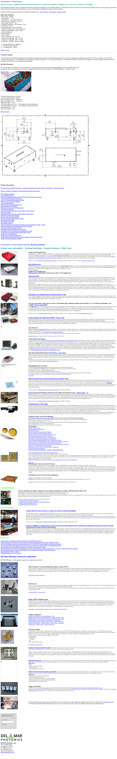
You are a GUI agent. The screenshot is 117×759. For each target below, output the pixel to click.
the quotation (57, 67)
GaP (47, 447)
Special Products (47, 618)
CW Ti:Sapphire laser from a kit (84, 313)
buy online (43, 361)
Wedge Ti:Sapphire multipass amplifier (11, 238)
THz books (30, 462)
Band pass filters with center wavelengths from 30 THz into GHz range (44, 443)
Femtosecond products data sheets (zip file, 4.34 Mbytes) (37, 188)
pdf (87, 392)
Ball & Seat (39, 618)
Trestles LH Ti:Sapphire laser (37, 271)
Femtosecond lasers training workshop (47, 260)
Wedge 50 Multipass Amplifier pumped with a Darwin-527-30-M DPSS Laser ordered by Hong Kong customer (31, 544)
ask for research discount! (52, 361)
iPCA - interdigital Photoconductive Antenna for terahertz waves (43, 452)
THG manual (52, 12)
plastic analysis (39, 343)
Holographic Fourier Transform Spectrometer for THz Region (42, 438)
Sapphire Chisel (40, 624)
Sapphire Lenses (32, 618)
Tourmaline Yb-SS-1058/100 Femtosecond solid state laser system (47, 294)
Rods (53, 616)
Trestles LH (31, 253)
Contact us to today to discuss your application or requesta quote (87, 687)
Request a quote (61, 12)
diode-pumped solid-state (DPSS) (61, 255)
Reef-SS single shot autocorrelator (10, 217)
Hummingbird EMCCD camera (41, 367)
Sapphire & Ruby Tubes (46, 621)
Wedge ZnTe (56, 447)
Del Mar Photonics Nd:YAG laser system (12, 542)
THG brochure (44, 12)
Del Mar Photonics (6, 1)
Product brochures (17, 1)
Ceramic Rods (57, 620)
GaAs (44, 447)
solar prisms (96, 571)
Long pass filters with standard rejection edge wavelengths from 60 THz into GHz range (48, 444)
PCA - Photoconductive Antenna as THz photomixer (40, 436)
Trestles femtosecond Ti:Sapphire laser (11, 235)
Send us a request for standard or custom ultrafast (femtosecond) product (20, 191)
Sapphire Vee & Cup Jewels (58, 618)
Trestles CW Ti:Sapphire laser (9, 234)
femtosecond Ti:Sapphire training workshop (46, 521)
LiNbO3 (50, 447)
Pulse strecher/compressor (8, 194)
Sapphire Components (58, 621)
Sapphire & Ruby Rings (33, 617)
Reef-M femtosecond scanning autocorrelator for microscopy (17, 214)
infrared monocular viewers (43, 329)
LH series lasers (65, 265)
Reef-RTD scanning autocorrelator (10, 215)
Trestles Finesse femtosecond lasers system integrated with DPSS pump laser (21, 237)
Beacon (30, 392)
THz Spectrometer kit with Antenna (36, 429)
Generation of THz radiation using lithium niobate (40, 445)
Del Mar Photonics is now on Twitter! (11, 553)
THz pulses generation (56, 440)
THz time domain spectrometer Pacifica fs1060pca (40, 432)
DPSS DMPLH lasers (34, 264)
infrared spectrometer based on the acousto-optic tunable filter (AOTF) (61, 340)
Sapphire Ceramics (32, 620)
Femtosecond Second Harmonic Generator (12, 218)
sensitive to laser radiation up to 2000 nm (53, 332)
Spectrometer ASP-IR (6, 223)
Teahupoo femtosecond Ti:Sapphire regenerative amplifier (16, 226)
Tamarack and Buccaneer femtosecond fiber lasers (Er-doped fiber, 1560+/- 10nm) (23, 224)
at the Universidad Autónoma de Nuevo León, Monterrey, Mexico (41, 542)
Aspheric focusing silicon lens (55, 450)
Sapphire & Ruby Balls (45, 617)
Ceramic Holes (49, 620)
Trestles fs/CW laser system (46, 513)
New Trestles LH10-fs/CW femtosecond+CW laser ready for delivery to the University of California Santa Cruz (31, 545)
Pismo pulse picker (6, 212)
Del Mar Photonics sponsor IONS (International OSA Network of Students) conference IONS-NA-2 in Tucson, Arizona (33, 548)
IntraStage (30, 479)
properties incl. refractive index (60, 609)
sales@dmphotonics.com (7, 752)
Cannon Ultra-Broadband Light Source (11, 198)
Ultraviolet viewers (32, 336)
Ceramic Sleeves (42, 620)
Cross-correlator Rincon (7, 203)
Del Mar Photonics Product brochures (11, 188)
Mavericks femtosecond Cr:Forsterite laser (12, 208)
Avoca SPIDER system (7, 195)
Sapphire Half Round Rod (34, 623)
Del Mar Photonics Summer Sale (21, 244)
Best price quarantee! (38, 244)
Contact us (30, 482)
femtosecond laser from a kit (88, 260)
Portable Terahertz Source (34, 427)
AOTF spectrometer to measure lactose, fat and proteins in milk (45, 350)
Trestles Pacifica (52, 437)
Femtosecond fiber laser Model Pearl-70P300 (41, 317)
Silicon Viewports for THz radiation (36, 448)
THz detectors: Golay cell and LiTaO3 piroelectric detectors (42, 434)
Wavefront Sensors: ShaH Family (38, 404)
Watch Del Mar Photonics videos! (10, 551)
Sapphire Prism (31, 624)
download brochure (32, 592)
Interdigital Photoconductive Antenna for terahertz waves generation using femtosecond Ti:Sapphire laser (52, 459)
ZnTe (41, 447)
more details (31, 609)
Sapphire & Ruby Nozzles (58, 617)
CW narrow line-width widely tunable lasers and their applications (34, 502)
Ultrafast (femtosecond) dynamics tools (28, 504)
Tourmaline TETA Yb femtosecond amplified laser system (16, 231)
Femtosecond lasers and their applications (29, 500)
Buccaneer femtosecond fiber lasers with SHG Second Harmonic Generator (21, 197)
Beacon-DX (110, 397)
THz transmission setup (33, 430)
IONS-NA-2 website (71, 548)
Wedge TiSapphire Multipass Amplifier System (39, 440)
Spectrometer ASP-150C (7, 221)
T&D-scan (31, 273)
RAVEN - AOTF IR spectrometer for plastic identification (43, 348)
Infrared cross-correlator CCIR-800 (10, 201)
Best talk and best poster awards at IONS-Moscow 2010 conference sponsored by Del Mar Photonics (28, 550)
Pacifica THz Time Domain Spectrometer (37, 437)
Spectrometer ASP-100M (7, 220)
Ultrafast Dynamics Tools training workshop (48, 389)
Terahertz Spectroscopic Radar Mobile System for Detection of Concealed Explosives (48, 441)
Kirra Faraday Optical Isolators (9, 206)
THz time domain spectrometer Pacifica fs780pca (39, 433)
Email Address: (5, 719)
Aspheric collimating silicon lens (37, 450)
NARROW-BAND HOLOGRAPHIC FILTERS (39, 647)
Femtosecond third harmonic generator (11, 228)
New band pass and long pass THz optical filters (41, 418)
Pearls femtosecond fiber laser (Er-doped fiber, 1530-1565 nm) (17, 211)
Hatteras (109, 383)
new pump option (42, 305)
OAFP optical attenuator (7, 209)
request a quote (60, 317)
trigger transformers (45, 687)
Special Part (61, 623)
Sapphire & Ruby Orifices (34, 621)
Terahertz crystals (32, 447)
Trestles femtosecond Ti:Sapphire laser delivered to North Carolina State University (23, 547)
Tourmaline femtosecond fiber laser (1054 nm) (13, 229)
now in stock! (62, 353)
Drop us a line (107, 702)
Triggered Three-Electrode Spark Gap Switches (42, 671)
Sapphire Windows (45, 623)
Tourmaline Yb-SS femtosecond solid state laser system (15, 232)
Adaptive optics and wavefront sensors (28, 503)
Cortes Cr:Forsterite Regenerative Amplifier (12, 200)
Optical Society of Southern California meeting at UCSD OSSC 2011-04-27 (21, 541)
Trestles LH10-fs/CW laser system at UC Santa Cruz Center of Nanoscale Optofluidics (51, 511)
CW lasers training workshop (45, 313)
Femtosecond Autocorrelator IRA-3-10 (11, 204)
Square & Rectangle (46, 616)
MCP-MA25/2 (53, 353)
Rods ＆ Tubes (54, 623)
